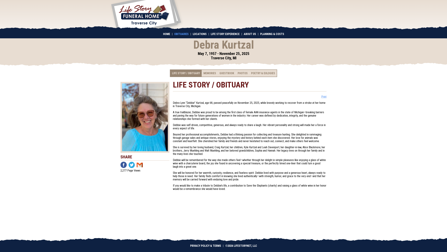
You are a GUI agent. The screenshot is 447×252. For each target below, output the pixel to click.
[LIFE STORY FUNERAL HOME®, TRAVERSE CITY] (146, 15)
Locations (200, 34)
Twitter (132, 165)
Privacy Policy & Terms (205, 245)
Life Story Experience (225, 34)
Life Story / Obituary (186, 73)
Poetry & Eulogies (263, 73)
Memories (209, 73)
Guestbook (226, 73)
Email (140, 165)
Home (166, 34)
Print (324, 96)
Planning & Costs (272, 34)
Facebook (123, 165)
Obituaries (181, 34)
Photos (243, 73)
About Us (250, 34)
